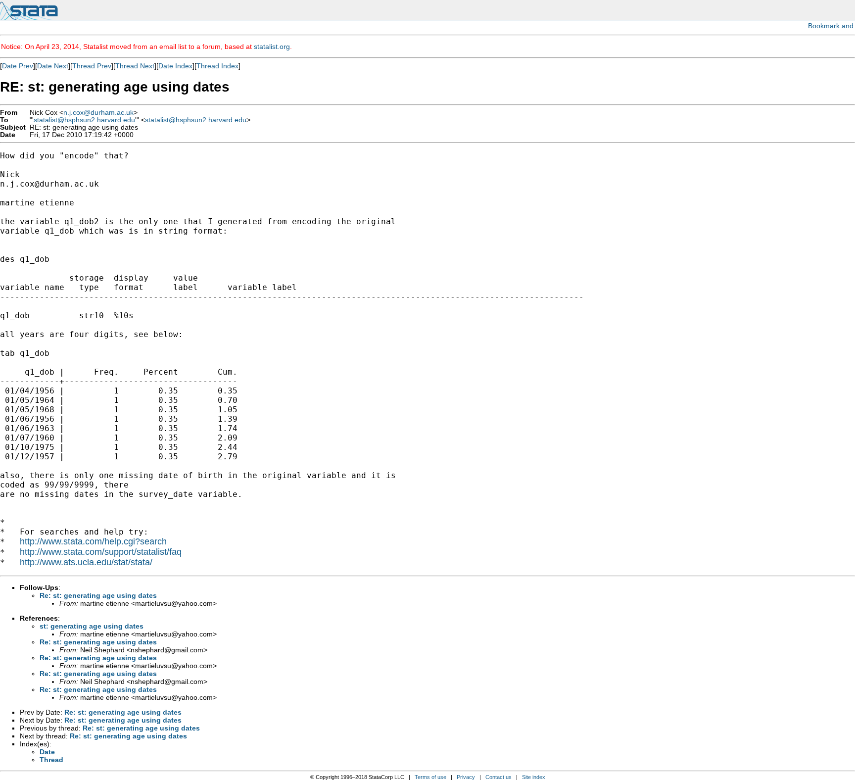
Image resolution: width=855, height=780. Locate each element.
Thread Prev (91, 66)
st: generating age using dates (91, 626)
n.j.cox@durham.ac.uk (98, 112)
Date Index (175, 66)
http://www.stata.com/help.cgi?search (93, 541)
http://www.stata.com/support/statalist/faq (101, 552)
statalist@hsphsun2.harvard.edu (84, 120)
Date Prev (17, 66)
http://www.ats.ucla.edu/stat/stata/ (86, 562)
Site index (533, 777)
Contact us (498, 777)
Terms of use (430, 777)
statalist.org (272, 46)
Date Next (52, 66)
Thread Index (217, 66)
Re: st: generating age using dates (98, 595)
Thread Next (134, 66)
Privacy (466, 777)
